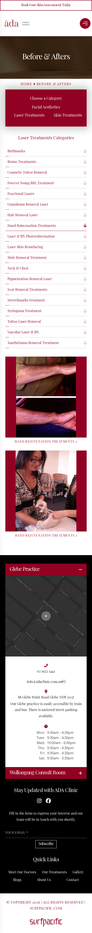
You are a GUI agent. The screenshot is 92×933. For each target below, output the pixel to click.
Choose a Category (46, 99)
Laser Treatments (29, 116)
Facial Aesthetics (46, 107)
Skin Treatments (68, 116)
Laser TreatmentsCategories (46, 138)
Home (26, 84)
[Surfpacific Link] (46, 922)
